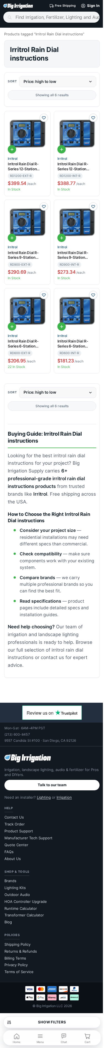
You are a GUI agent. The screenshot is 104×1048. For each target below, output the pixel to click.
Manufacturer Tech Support (28, 838)
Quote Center (16, 845)
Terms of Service (19, 971)
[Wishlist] (44, 118)
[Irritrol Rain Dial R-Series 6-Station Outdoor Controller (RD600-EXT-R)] (27, 311)
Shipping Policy (17, 944)
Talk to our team (52, 785)
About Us (12, 858)
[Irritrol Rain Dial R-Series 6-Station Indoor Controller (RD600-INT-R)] (77, 311)
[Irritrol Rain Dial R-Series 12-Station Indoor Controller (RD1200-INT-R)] (77, 133)
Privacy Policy (16, 965)
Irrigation (64, 797)
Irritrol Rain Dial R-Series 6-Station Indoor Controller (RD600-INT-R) (72, 344)
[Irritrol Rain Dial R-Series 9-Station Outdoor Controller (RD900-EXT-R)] (27, 222)
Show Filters (52, 1022)
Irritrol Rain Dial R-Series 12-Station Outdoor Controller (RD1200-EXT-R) (23, 166)
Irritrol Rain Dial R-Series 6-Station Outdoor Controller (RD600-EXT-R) (23, 344)
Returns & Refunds (20, 951)
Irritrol (12, 159)
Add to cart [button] (12, 149)
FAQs (9, 852)
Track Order (14, 824)
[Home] (18, 6)
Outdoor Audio (17, 894)
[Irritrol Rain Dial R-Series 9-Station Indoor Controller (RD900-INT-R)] (77, 222)
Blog (8, 922)
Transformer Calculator (24, 915)
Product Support (18, 831)
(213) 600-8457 (17, 734)
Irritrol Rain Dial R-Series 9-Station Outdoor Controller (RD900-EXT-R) (23, 255)
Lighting (44, 797)
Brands (10, 881)
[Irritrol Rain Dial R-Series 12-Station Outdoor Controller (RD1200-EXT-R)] (27, 133)
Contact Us (14, 817)
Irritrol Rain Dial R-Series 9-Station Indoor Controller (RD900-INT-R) (72, 255)
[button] (89, 5)
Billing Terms (15, 958)
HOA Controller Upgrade (25, 901)
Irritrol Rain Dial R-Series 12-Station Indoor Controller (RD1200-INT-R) (72, 166)
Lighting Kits (15, 887)
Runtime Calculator (20, 908)
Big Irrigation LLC (49, 1006)
